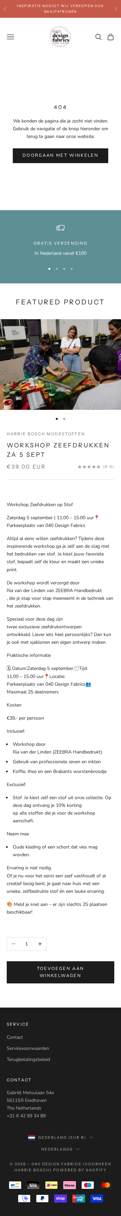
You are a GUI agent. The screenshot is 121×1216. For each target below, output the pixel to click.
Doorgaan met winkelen (60, 155)
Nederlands (57, 1149)
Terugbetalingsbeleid (28, 1059)
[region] (60, 240)
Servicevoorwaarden (28, 1048)
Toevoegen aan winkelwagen (60, 972)
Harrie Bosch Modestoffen (46, 433)
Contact (15, 1037)
